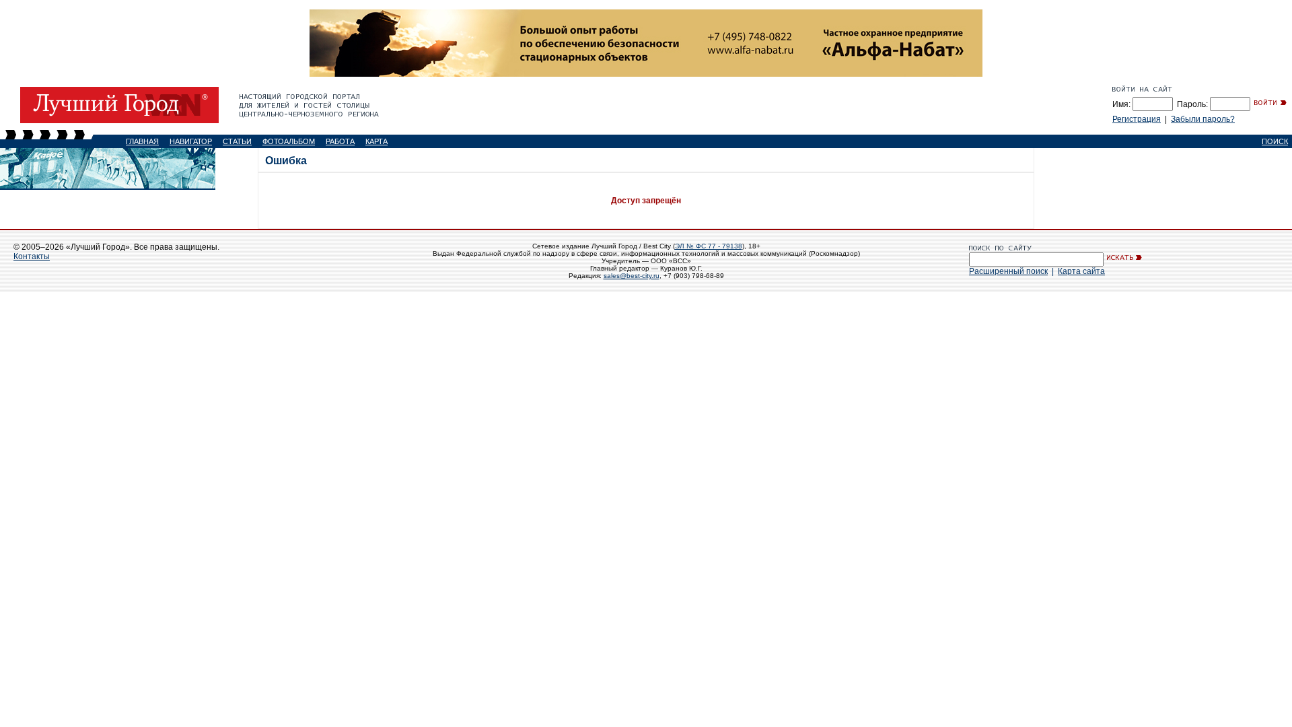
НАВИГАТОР (191, 141)
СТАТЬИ (237, 141)
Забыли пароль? (1203, 119)
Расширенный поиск (1008, 271)
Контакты (31, 256)
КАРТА (376, 141)
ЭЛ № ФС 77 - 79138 (708, 246)
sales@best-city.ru (631, 275)
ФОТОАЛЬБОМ (288, 141)
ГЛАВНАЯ (142, 141)
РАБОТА (340, 141)
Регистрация (1136, 119)
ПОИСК (1275, 141)
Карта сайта (1081, 271)
